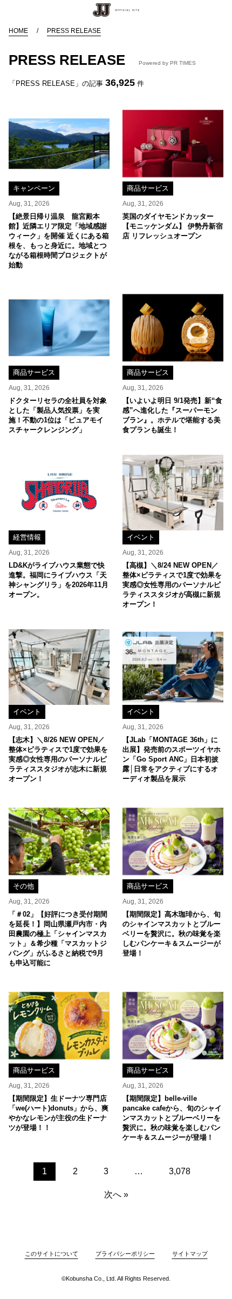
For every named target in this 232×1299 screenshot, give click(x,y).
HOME (18, 31)
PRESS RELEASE (74, 31)
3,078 (179, 1171)
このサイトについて (51, 1253)
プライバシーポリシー (125, 1253)
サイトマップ (190, 1253)
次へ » (116, 1194)
